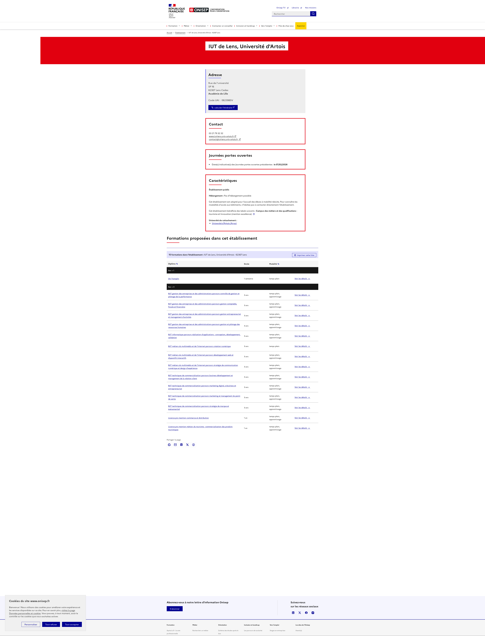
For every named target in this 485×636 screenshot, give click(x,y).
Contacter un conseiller (222, 26)
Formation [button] (172, 26)
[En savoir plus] (254, 214)
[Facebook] (193, 444)
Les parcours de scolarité (253, 630)
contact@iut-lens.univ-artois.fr (223, 139)
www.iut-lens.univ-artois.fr (221, 136)
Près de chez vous (286, 26)
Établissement (180, 32)
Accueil (169, 32)
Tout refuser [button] (51, 624)
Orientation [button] (201, 26)
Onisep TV (281, 7)
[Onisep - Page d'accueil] (199, 10)
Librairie (295, 7)
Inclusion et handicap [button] (245, 26)
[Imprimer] (169, 444)
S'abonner (175, 608)
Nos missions (310, 7)
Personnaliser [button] (31, 624)
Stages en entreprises (277, 630)
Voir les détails (301, 278)
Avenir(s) (301, 26)
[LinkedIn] (181, 444)
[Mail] (175, 444)
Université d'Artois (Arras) (224, 223)
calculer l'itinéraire (223, 107)
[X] (187, 444)
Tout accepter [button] (72, 624)
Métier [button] (186, 26)
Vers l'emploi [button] (266, 26)
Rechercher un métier (200, 630)
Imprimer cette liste (305, 255)
